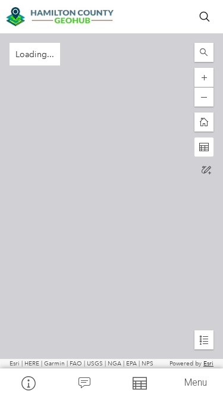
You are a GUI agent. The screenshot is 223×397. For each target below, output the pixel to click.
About (28, 382)
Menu (195, 382)
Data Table (140, 382)
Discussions (84, 382)
